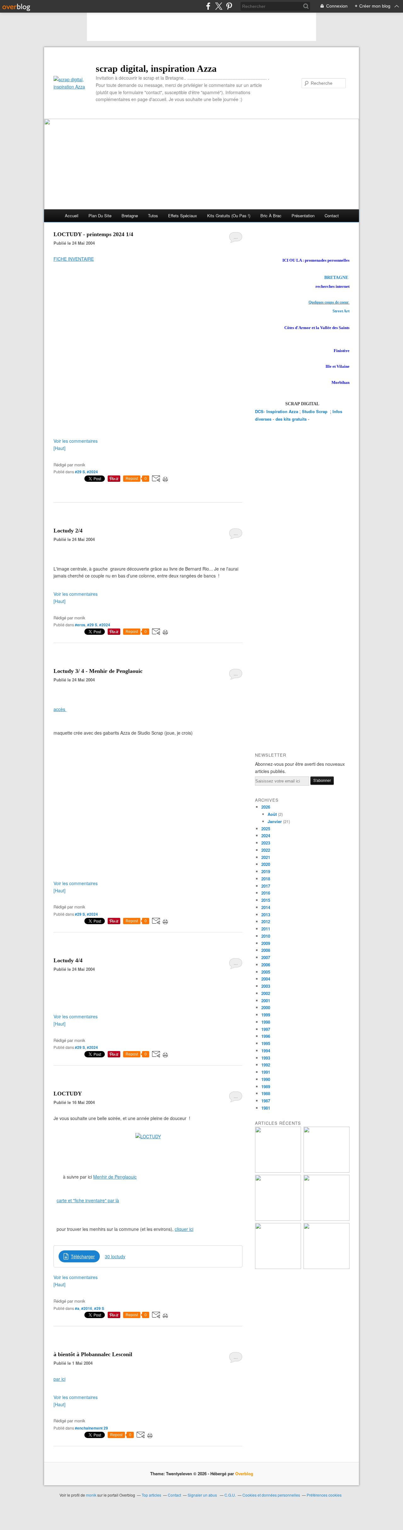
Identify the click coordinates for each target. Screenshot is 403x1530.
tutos (153, 216)
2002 (265, 993)
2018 (265, 879)
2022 (265, 850)
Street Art (340, 311)
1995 (265, 1043)
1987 (265, 1101)
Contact (332, 216)
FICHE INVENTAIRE (74, 259)
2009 (265, 943)
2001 (265, 1001)
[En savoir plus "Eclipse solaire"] (326, 1267)
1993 (265, 1058)
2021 (265, 857)
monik (91, 1495)
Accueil (71, 216)
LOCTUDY (68, 1093)
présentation (303, 216)
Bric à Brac (270, 216)
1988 (265, 1093)
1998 (265, 1022)
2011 (265, 929)
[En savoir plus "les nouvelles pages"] (278, 1219)
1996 (265, 1036)
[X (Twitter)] (219, 6)
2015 (265, 900)
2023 (265, 843)
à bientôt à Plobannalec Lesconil (93, 1354)
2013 (265, 915)
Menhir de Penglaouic (115, 1177)
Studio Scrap (315, 411)
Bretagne (130, 216)
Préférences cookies (324, 1495)
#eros (80, 625)
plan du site (99, 216)
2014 (265, 907)
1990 (265, 1079)
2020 (265, 864)
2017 (265, 886)
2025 (265, 829)
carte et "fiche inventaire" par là (88, 1200)
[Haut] (59, 448)
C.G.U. (230, 1495)
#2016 (86, 1308)
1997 (265, 1029)
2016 (265, 893)
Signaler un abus (203, 1495)
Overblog (244, 1473)
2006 (265, 965)
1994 (265, 1051)
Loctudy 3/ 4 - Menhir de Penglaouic (98, 671)
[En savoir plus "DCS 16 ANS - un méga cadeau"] (326, 1171)
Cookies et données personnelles (271, 1495)
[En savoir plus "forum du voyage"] (326, 1219)
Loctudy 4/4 (68, 960)
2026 (265, 807)
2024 (265, 836)
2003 (265, 986)
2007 (265, 957)
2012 (265, 921)
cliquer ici (184, 1229)
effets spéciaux (182, 216)
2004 (265, 979)
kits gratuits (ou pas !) (228, 216)
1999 (265, 1015)
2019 (265, 871)
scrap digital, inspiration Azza (156, 68)
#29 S (80, 472)
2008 (265, 950)
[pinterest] (229, 6)
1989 (265, 1086)
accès (60, 709)
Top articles (151, 1495)
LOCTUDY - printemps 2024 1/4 (93, 234)
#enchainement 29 (91, 1428)
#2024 (92, 472)
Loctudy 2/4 (68, 530)
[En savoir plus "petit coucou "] (278, 1171)
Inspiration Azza (282, 411)
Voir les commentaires (76, 441)
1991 (265, 1072)
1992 (265, 1065)
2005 (265, 972)
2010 (265, 936)
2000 (265, 1007)
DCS (259, 411)
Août (272, 814)
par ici (59, 1379)
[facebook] (208, 6)
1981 (265, 1108)
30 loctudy (115, 1256)
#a (77, 1308)
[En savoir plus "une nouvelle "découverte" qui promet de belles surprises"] (278, 1267)
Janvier (275, 821)
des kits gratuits (291, 419)
